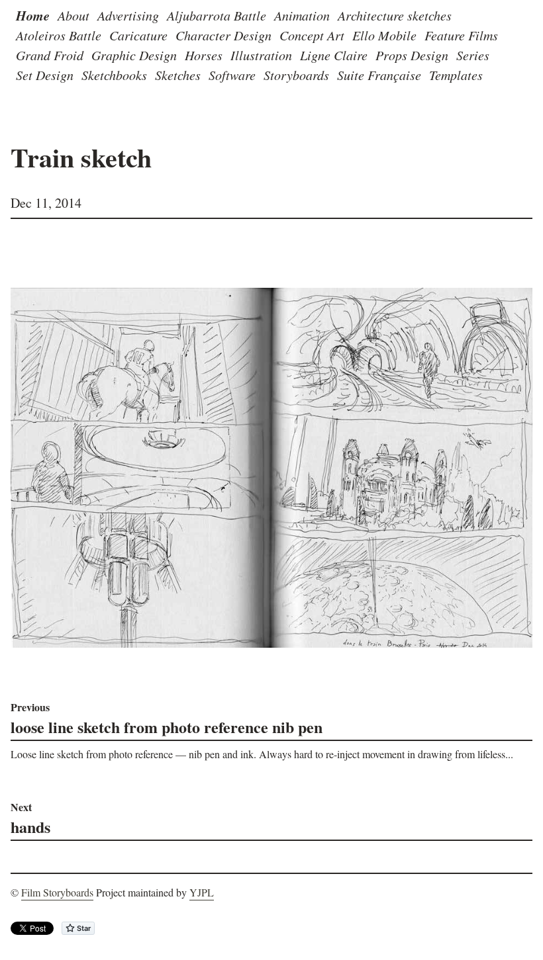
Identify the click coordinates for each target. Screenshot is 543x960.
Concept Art (311, 35)
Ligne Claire (334, 55)
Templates (456, 74)
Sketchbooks (114, 74)
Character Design (223, 35)
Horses (203, 55)
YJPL (201, 892)
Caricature (138, 35)
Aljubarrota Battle (216, 15)
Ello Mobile (384, 35)
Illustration (261, 55)
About (73, 15)
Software (232, 74)
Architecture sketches (395, 15)
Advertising (128, 15)
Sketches (178, 74)
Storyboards (296, 74)
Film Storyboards (57, 892)
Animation (302, 15)
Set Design (45, 74)
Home (33, 15)
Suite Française (379, 74)
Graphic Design (134, 55)
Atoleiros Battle (58, 35)
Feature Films (461, 35)
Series (472, 55)
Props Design (411, 55)
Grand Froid (49, 55)
